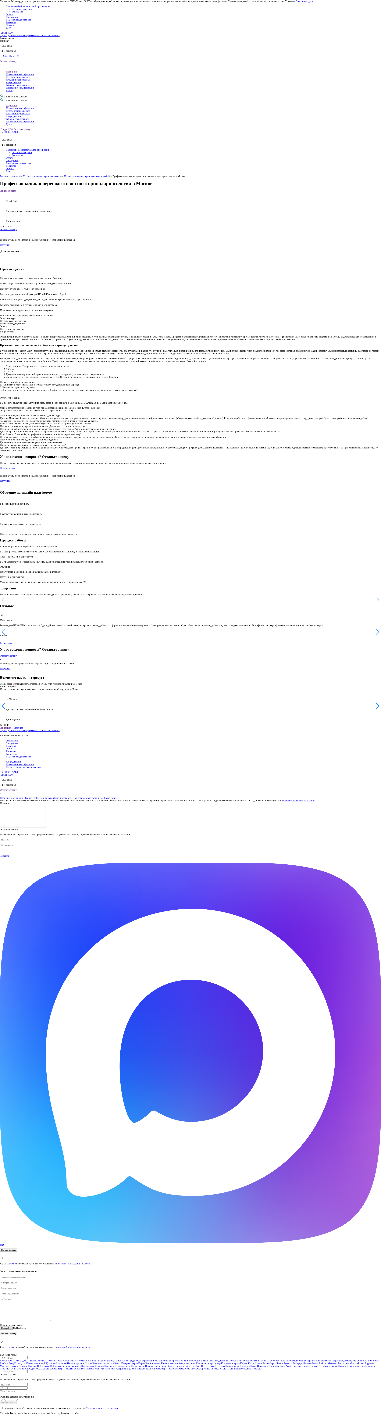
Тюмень (90, 1368)
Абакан (4, 1360)
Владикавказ (207, 1360)
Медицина (11, 71)
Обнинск (180, 1366)
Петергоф (220, 1366)
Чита (193, 1368)
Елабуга (4, 1363)
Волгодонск (243, 1360)
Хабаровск (142, 1368)
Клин (148, 1363)
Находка (32, 1366)
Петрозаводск (232, 1366)
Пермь (211, 1366)
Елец (11, 1363)
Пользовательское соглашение (88, 798)
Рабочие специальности (18, 85)
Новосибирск (167, 1366)
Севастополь (353, 1366)
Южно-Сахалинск (229, 1368)
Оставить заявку (8, 61)
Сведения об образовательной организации (28, 6)
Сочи (14, 1368)
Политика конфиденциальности (56, 798)
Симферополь (367, 1366)
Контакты (11, 22)
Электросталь (203, 1368)
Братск (175, 1360)
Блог (8, 27)
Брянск (183, 1360)
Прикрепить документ (11, 1325)
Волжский (255, 1360)
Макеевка (333, 1363)
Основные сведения (22, 9)
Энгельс (215, 1368)
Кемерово (126, 1363)
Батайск (120, 1360)
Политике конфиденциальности (298, 800)
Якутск (242, 1368)
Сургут (33, 1368)
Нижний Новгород (105, 1366)
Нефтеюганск (57, 1366)
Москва (361, 1363)
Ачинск (92, 1360)
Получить (5, 245)
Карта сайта (110, 798)
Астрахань (82, 1360)
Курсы (9, 90)
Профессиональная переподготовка (41, 176)
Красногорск (203, 1363)
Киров (141, 1363)
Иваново (62, 1363)
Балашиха (101, 1360)
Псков (253, 1366)
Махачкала (344, 1363)
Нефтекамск (43, 1366)
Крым (237, 1363)
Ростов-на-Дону (277, 1366)
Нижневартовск (72, 1366)
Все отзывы (6, 643)
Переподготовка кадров (18, 77)
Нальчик (23, 1366)
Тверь (61, 1368)
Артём (59, 1360)
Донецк (361, 1360)
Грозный (327, 1360)
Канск (117, 1363)
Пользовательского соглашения (102, 1408)
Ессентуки (20, 1363)
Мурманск (370, 1363)
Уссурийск (121, 1368)
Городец (291, 1360)
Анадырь (33, 1360)
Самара (307, 1366)
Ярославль (257, 1368)
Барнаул (111, 1360)
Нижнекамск (88, 1366)
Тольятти (69, 1368)
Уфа (129, 1368)
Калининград (99, 1363)
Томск (77, 1368)
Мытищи (5, 1366)
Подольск (245, 1366)
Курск (251, 1363)
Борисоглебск (164, 1360)
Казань (88, 1363)
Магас (315, 1363)
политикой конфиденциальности (73, 1263)
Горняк (283, 1360)
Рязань (289, 1366)
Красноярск (227, 1363)
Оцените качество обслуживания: (17, 1396)
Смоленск (5, 1368)
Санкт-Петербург (320, 1366)
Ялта (249, 1368)
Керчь (135, 1363)
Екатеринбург (372, 1360)
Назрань (14, 1366)
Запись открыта (8, 191)
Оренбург (196, 1366)
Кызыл (258, 1363)
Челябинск (173, 1368)
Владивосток (194, 1360)
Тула (83, 1368)
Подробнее (17, 728)
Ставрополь (23, 1368)
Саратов (342, 1366)
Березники (147, 1360)
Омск (188, 1366)
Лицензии (11, 751)
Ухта (134, 1368)
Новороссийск (152, 1366)
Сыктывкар (43, 1368)
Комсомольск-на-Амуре (173, 1363)
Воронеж (274, 1360)
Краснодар (215, 1363)
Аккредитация (13, 82)
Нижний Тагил (123, 1366)
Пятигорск (263, 1366)
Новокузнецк (138, 1366)
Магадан (307, 1363)
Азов (11, 1360)
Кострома (191, 1363)
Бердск (138, 1360)
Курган (244, 1363)
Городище (301, 1360)
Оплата (9, 14)
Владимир (219, 1360)
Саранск (333, 1366)
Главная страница (9, 176)
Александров (21, 1360)
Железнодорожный (36, 1363)
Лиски (279, 1363)
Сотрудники (12, 17)
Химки (152, 1368)
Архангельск (70, 1360)
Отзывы (10, 25)
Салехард (298, 1366)
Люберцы (297, 1363)
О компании (12, 740)
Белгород (129, 1360)
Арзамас (51, 1360)
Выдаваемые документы (18, 19)
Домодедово (350, 1360)
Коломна (156, 1363)
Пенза (204, 1366)
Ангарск (42, 1360)
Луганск (287, 1363)
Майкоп (323, 1363)
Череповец (185, 1368)
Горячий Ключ (314, 1360)
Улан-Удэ (99, 1368)
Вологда (265, 1360)
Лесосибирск (269, 1363)
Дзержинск (337, 1360)
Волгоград (231, 1360)
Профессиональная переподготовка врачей (86, 176)
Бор (155, 1360)
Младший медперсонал (18, 79)
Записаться (5, 728)
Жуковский (52, 1363)
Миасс (353, 1363)
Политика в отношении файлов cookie (19, 798)
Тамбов (54, 1368)
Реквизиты (17, 11)
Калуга (110, 1363)
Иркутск (80, 1363)
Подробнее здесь (304, 1)
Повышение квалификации (20, 74)
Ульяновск (110, 1368)
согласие (11, 1263)
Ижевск (71, 1363)
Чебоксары (162, 1368)
